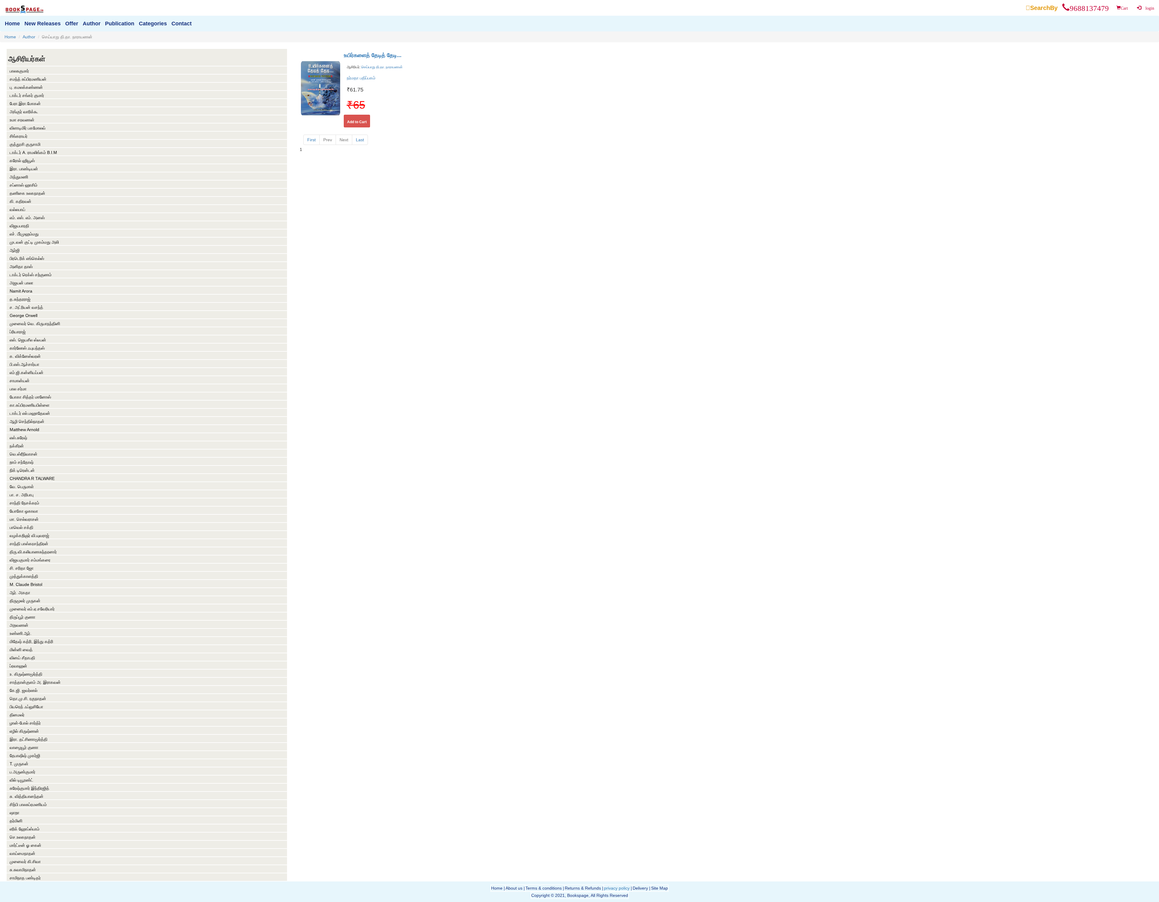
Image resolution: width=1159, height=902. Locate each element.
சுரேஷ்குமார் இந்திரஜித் (29, 788)
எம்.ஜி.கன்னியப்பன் (26, 372)
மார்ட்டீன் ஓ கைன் (25, 845)
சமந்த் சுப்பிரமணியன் (28, 79)
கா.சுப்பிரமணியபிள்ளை (29, 405)
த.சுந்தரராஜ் (20, 299)
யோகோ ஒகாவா (24, 511)
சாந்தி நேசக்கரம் (24, 503)
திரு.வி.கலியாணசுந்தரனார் (33, 551)
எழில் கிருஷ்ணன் (24, 731)
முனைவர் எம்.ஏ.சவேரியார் (32, 608)
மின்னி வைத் (21, 649)
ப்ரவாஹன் (18, 666)
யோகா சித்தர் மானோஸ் (30, 397)
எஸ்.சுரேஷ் (18, 437)
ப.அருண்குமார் (22, 771)
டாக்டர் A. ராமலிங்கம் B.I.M (33, 152)
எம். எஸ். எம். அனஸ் (27, 217)
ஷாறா (14, 812)
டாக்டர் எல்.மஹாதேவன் (30, 413)
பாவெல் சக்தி (21, 527)
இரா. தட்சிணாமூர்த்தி (28, 739)
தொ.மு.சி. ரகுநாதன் (28, 698)
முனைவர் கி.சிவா (25, 861)
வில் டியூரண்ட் (21, 780)
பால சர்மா (18, 388)
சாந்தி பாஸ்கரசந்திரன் (29, 543)
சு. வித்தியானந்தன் (26, 796)
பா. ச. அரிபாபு (22, 494)
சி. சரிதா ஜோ (22, 568)
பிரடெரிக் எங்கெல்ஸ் (27, 258)
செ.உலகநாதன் (23, 837)
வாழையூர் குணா (24, 747)
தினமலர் (17, 714)
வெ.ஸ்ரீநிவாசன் (23, 454)
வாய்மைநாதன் (22, 853)
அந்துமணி (19, 176)
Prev (327, 139)
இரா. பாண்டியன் (24, 168)
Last (360, 139)
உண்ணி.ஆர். (20, 633)
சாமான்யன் (20, 380)
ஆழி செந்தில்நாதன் (27, 421)
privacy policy (617, 888)
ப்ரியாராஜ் (18, 331)
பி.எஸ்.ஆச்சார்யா (24, 364)
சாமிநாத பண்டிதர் (25, 877)
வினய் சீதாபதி (22, 657)
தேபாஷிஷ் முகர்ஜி (25, 755)
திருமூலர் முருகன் (25, 600)
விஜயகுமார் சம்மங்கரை (30, 560)
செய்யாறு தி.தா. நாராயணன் (381, 67)
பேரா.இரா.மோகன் (25, 103)
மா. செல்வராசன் (24, 519)
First (311, 139)
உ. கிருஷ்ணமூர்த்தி (26, 674)
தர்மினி (16, 820)
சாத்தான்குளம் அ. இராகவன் (35, 682)
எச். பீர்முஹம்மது (24, 234)
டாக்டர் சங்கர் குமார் (27, 95)
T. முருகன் (19, 763)
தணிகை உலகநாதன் (27, 193)
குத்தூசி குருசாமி (25, 144)
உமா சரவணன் (22, 119)
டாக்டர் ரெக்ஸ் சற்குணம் (31, 274)
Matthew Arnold (24, 429)
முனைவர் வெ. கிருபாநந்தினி (35, 323)
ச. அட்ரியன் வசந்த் (26, 307)
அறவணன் (19, 625)
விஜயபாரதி (19, 225)
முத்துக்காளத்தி (24, 576)
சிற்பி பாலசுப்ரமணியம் (28, 804)
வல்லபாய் (17, 209)
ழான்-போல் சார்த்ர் (25, 723)
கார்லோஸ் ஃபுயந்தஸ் (27, 348)
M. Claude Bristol (26, 584)
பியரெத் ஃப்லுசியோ (26, 706)
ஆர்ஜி (15, 250)
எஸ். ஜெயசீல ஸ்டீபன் (28, 339)
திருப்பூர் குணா (22, 617)
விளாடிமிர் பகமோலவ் (28, 128)
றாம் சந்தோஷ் (22, 462)
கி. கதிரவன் (20, 201)
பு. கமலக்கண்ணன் (26, 87)
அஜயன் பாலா (21, 282)
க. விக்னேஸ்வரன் (25, 356)
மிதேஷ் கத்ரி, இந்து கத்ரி (31, 641)
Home (10, 36)
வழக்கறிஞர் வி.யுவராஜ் (29, 535)
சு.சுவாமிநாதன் (23, 869)
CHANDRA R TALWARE (32, 478)
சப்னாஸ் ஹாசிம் (23, 185)
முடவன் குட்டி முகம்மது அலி (34, 242)
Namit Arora (21, 291)
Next (344, 139)
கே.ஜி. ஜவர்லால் (23, 690)
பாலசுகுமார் (19, 71)
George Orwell (23, 315)
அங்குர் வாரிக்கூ (24, 111)
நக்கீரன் (17, 445)
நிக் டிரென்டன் (22, 470)
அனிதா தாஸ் (21, 266)
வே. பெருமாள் (22, 486)
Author (29, 36)
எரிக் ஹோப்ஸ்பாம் (25, 829)
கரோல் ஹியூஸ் (22, 160)
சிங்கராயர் (18, 136)
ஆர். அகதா (20, 592)
